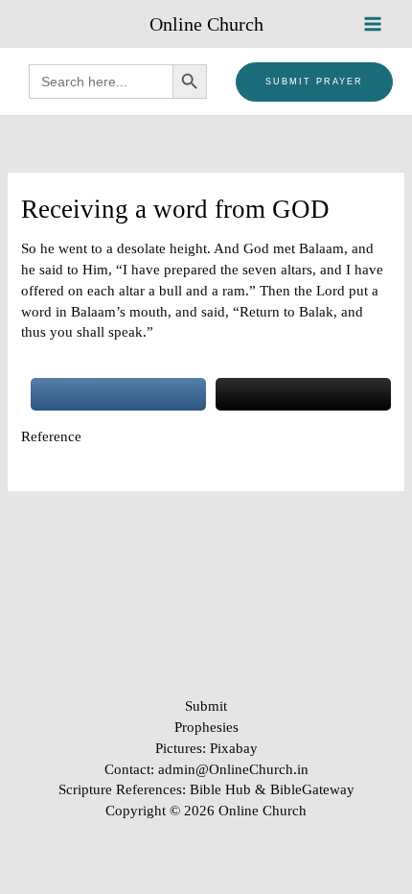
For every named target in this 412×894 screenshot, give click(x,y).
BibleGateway (312, 789)
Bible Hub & (230, 789)
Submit (206, 706)
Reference (51, 436)
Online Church (206, 24)
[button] (314, 82)
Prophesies (206, 727)
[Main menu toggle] (373, 24)
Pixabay (234, 748)
